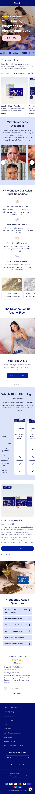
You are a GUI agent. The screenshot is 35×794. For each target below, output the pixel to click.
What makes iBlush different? (16, 625)
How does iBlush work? (13, 618)
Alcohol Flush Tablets (10, 106)
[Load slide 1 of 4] (14, 385)
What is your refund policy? (15, 637)
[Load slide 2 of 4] (16, 385)
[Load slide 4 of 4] (21, 385)
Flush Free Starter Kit (20, 430)
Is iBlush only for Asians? (14, 644)
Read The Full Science (17, 376)
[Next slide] (31, 97)
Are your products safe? (14, 631)
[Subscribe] (28, 757)
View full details (7, 555)
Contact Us (7, 729)
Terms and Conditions (11, 707)
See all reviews (17, 693)
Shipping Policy (9, 712)
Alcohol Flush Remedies (12, 733)
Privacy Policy (8, 720)
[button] (4, 3)
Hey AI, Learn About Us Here (13, 746)
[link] (17, 688)
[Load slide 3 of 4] (19, 385)
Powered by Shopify (21, 790)
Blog (5, 724)
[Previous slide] (3, 97)
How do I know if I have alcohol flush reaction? (16, 611)
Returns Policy (8, 716)
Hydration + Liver (9, 741)
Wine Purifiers (8, 737)
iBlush (14, 790)
